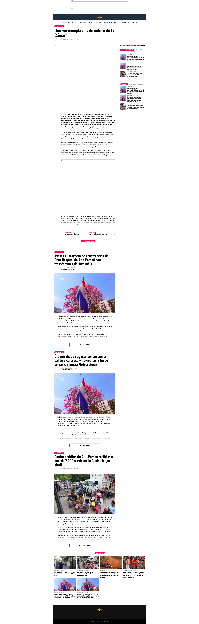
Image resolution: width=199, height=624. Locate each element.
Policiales (134, 22)
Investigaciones (125, 22)
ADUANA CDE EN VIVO (107, 22)
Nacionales (116, 22)
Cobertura (74, 22)
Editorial (98, 22)
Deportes (91, 22)
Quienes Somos (65, 22)
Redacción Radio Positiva (67, 41)
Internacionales (83, 22)
